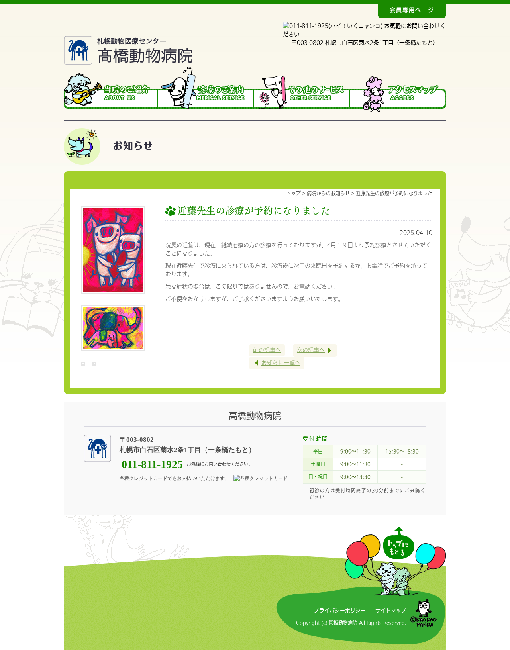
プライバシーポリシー (340, 610)
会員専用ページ (412, 10)
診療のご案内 (206, 89)
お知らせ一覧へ (280, 363)
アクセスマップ (398, 89)
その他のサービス (302, 89)
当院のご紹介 (111, 89)
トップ (293, 193)
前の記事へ (267, 350)
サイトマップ (390, 610)
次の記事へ (311, 350)
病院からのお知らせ (328, 193)
